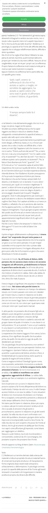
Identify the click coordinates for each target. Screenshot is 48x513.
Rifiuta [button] (24, 25)
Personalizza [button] (24, 30)
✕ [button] (45, 3)
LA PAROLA (6, 497)
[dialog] (24, 17)
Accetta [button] (24, 19)
